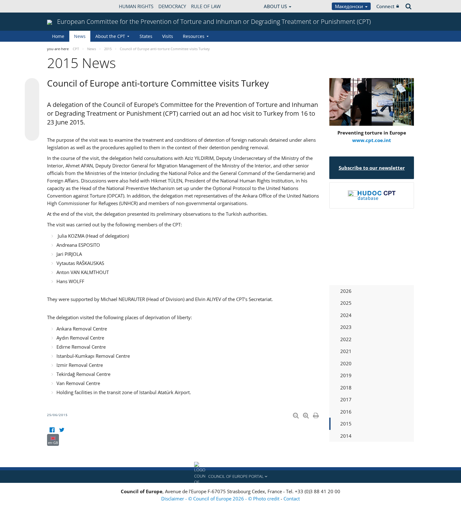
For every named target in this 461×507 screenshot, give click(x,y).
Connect (385, 6)
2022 (346, 339)
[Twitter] (61, 430)
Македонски (349, 6)
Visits (167, 36)
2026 (346, 291)
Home (58, 36)
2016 (346, 412)
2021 (346, 351)
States (146, 36)
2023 (346, 327)
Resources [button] (193, 36)
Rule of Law (206, 6)
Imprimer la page (316, 414)
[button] (230, 476)
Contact (291, 498)
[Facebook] (52, 430)
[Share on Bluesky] (32, 86)
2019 (346, 375)
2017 (346, 399)
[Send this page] (32, 133)
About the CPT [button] (110, 36)
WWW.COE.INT (62, 6)
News (80, 36)
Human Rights (136, 6)
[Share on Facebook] (32, 109)
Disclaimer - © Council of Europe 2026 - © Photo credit (221, 498)
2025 (346, 303)
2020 (346, 363)
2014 (346, 436)
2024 (346, 315)
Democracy (172, 6)
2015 (346, 423)
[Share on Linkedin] (32, 121)
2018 (346, 387)
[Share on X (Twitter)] (32, 98)
